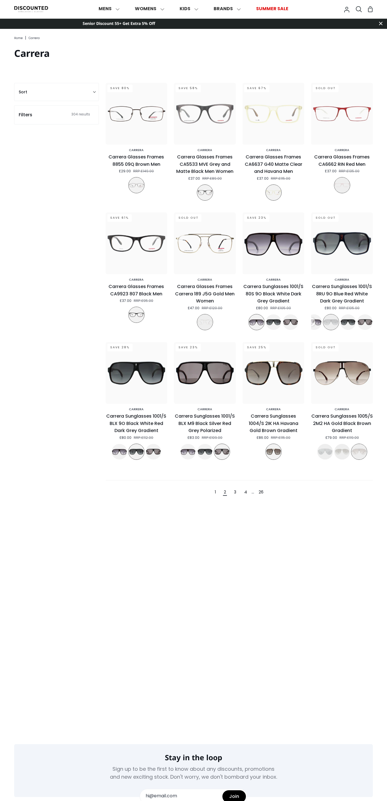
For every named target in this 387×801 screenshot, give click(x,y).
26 (261, 492)
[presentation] (313, 322)
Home (18, 38)
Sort (23, 92)
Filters (54, 114)
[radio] (136, 185)
